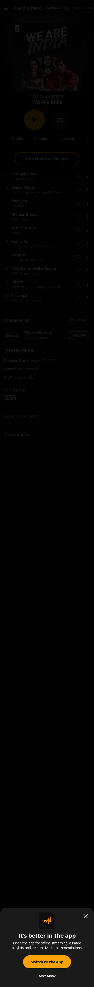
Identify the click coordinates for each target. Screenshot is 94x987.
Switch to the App (47, 961)
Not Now (47, 975)
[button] (47, 493)
